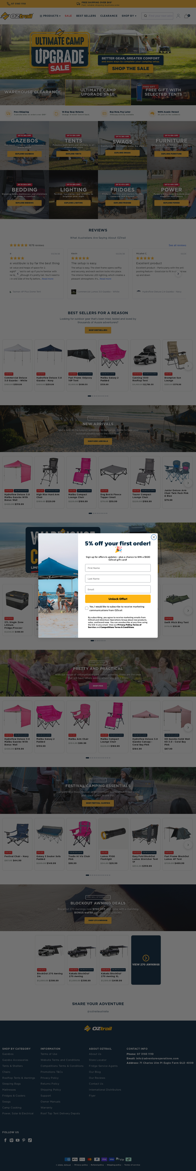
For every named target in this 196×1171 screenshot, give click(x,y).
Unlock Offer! (118, 599)
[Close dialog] (153, 537)
